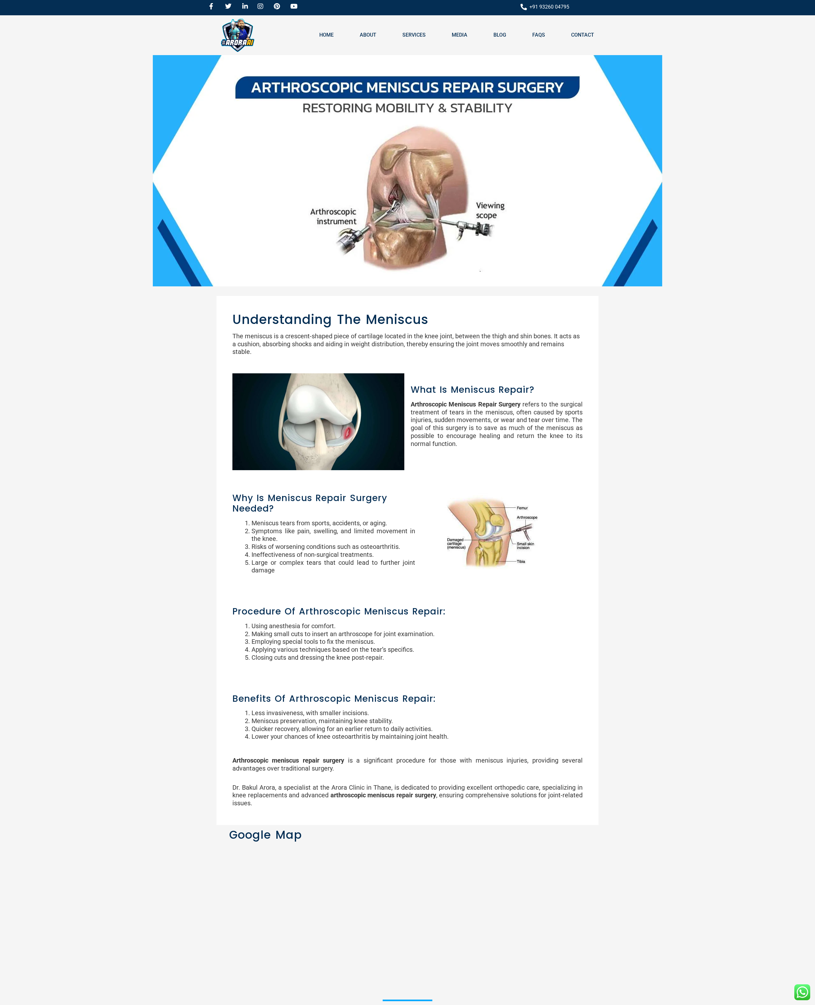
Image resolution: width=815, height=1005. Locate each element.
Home (326, 35)
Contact (582, 35)
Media (459, 35)
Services (414, 35)
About (368, 35)
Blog (499, 35)
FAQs (538, 35)
